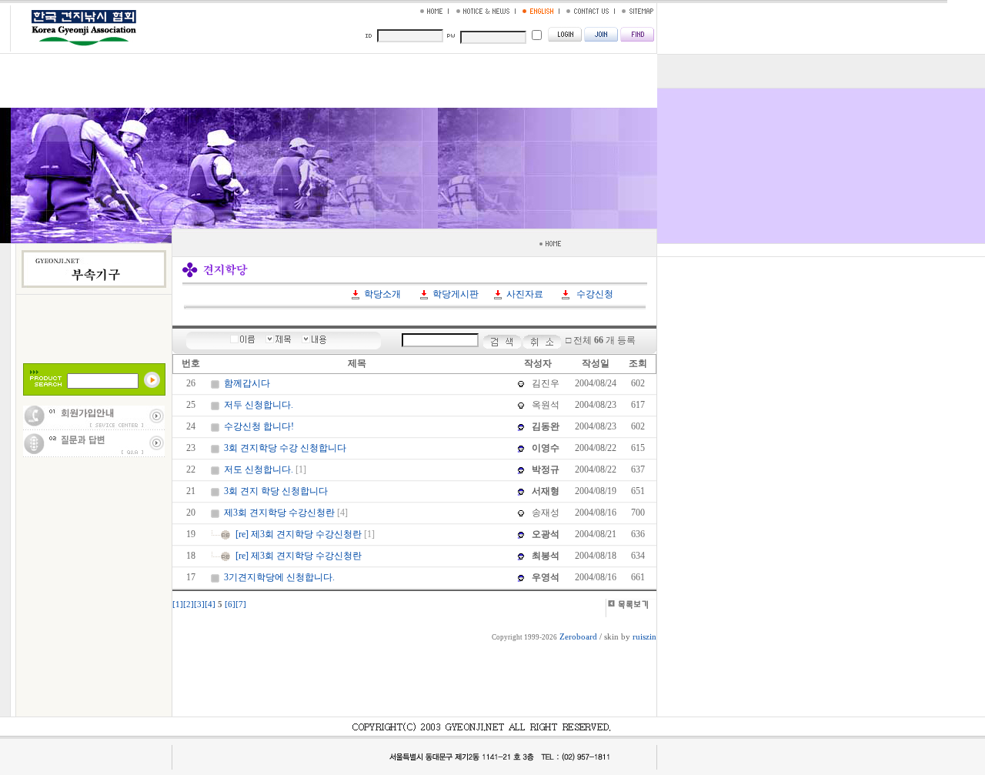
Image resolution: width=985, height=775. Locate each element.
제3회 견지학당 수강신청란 (279, 512)
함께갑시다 (247, 383)
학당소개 (382, 294)
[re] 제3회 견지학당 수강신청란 (298, 534)
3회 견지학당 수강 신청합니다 (285, 448)
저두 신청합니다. (258, 404)
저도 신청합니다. (258, 469)
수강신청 (594, 294)
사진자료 (524, 294)
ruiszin (644, 637)
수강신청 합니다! (259, 426)
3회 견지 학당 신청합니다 (276, 491)
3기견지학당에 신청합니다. (279, 577)
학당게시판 (455, 294)
